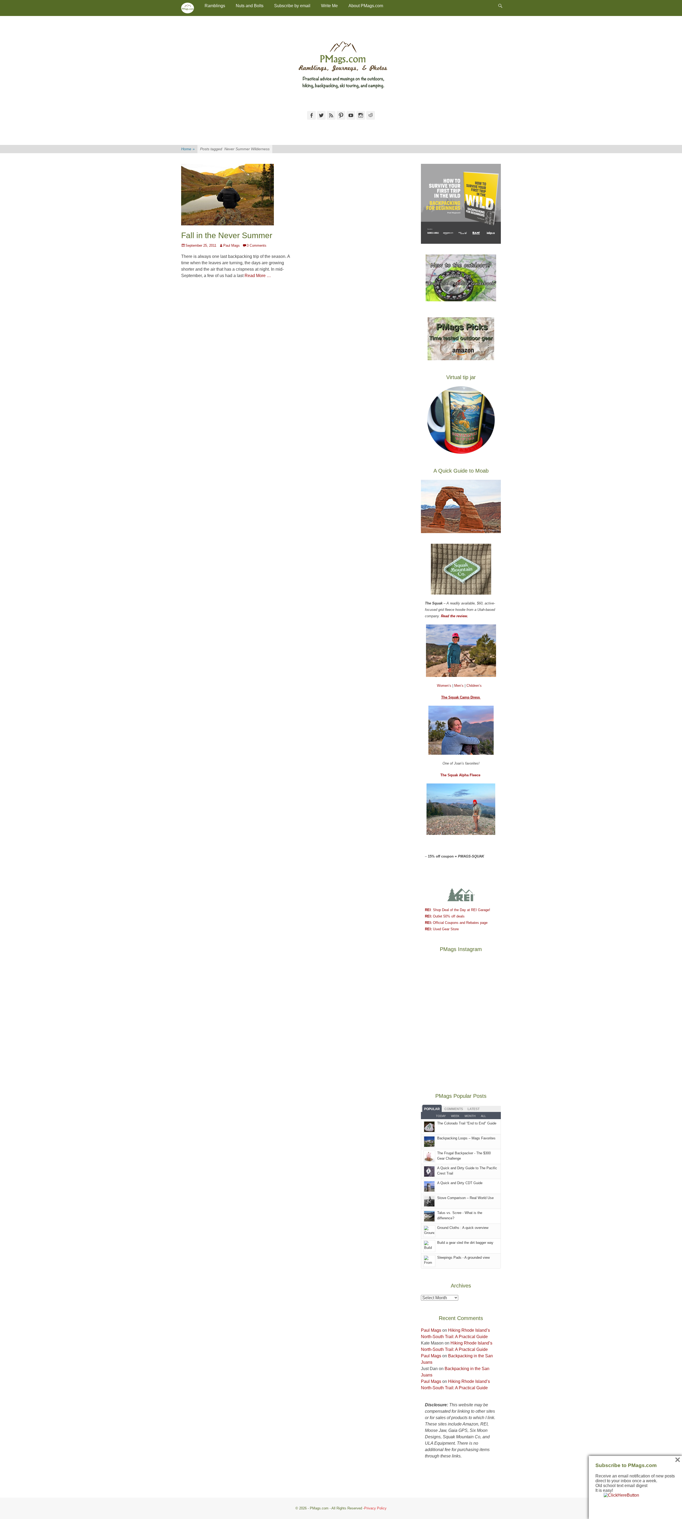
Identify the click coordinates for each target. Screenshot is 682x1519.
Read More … (258, 275)
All (483, 1116)
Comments (453, 1109)
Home (188, 149)
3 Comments (256, 245)
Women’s (444, 686)
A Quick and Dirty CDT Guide (459, 1183)
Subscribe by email (292, 5)
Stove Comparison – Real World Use (465, 1198)
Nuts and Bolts (249, 5)
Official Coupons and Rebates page (456, 923)
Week (455, 1116)
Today (441, 1116)
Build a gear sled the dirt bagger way (465, 1243)
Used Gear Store (442, 929)
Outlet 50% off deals (445, 916)
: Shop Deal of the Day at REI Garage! (457, 910)
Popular (432, 1109)
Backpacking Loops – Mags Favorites (466, 1138)
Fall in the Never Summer (226, 235)
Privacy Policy (375, 1508)
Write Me (329, 5)
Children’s (474, 686)
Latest (474, 1109)
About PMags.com (365, 5)
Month (470, 1116)
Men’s (459, 686)
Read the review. (454, 616)
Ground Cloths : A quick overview (462, 1228)
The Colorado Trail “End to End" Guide (466, 1123)
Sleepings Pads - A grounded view (463, 1258)
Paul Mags (231, 245)
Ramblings (215, 5)
